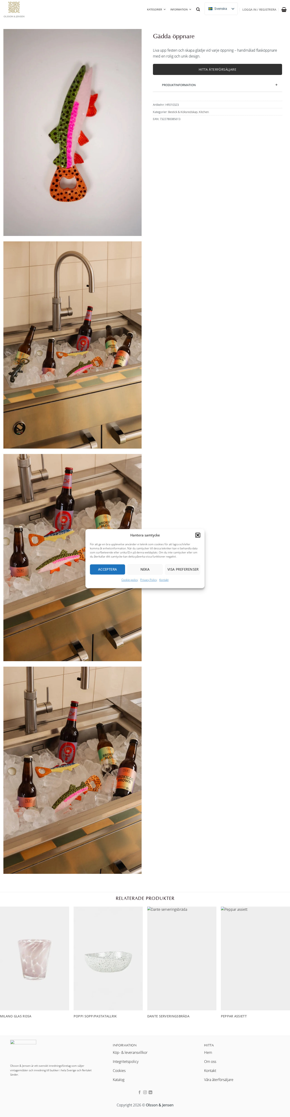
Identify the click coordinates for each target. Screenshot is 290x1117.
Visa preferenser (183, 569)
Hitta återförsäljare (217, 69)
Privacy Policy (148, 580)
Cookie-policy (129, 580)
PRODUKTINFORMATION (179, 85)
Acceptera (107, 569)
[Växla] (156, 82)
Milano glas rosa (15, 1016)
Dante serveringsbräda (168, 1016)
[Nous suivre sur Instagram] (145, 1093)
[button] (198, 535)
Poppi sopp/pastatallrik (95, 1016)
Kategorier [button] (154, 9)
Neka (145, 569)
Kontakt (164, 580)
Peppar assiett (234, 1016)
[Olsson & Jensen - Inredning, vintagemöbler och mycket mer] (26, 9)
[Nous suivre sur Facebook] (139, 1093)
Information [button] (179, 9)
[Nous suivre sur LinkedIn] (150, 1093)
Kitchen (204, 112)
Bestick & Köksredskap (183, 112)
